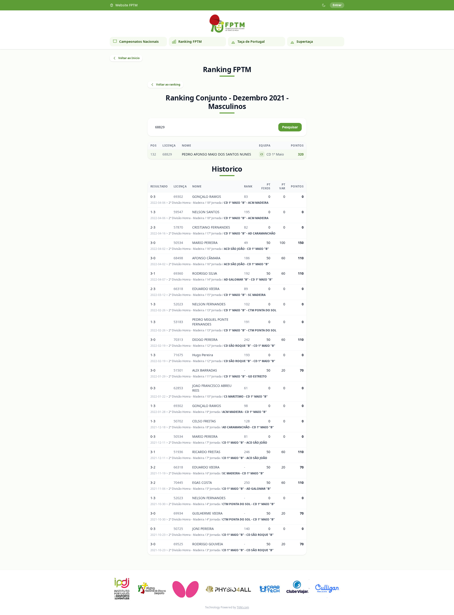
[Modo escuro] (323, 5)
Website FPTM (126, 5)
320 (301, 154)
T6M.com (243, 607)
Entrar (337, 5)
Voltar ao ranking (168, 84)
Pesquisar (290, 127)
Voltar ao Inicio (129, 58)
